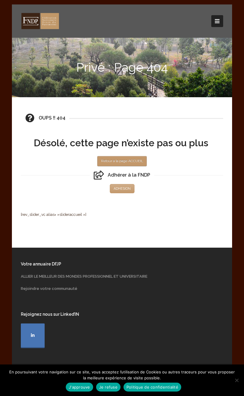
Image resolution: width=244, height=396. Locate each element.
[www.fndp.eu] (40, 20)
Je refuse (108, 387)
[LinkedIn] (33, 335)
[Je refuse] (237, 380)
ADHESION (122, 189)
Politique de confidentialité (152, 387)
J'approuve (79, 387)
